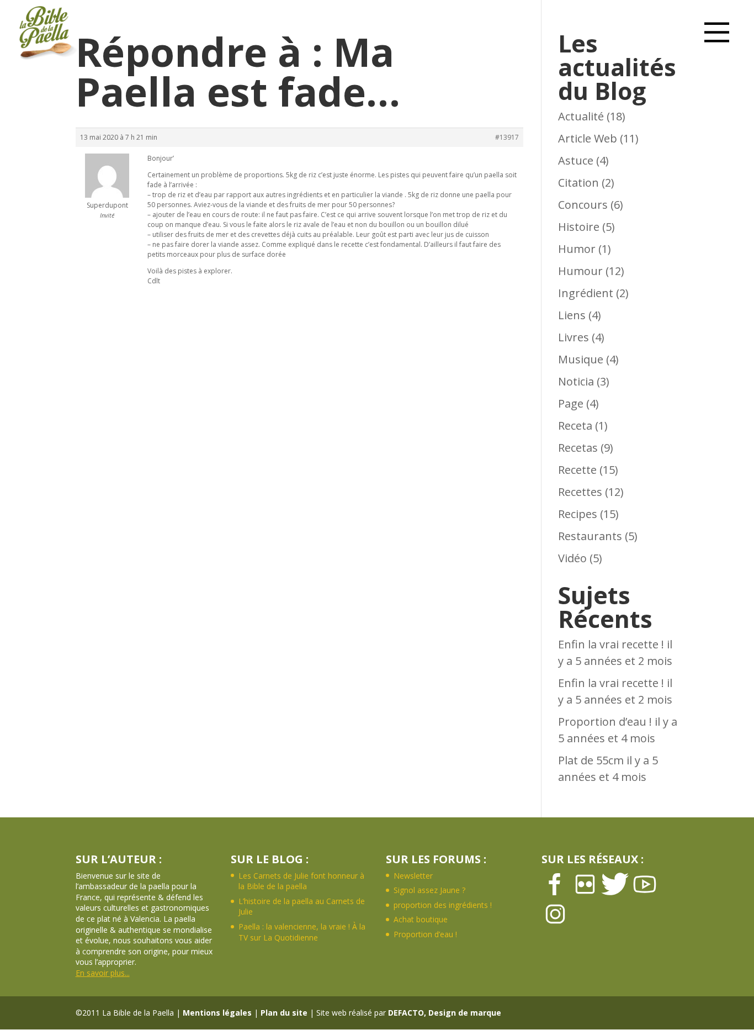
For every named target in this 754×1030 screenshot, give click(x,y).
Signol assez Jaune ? (429, 890)
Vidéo (572, 558)
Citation (578, 182)
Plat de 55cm (591, 760)
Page (570, 403)
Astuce (575, 160)
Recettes (580, 491)
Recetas (578, 447)
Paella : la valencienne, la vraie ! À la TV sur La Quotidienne (301, 932)
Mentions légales (217, 1012)
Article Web (587, 138)
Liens (572, 315)
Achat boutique (421, 919)
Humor (577, 248)
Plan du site (284, 1012)
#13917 (507, 137)
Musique (580, 359)
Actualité (581, 116)
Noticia (576, 381)
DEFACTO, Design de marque (444, 1012)
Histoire (578, 226)
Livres (573, 337)
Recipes (577, 513)
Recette (577, 469)
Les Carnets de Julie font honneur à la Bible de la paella (301, 881)
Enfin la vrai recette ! (611, 644)
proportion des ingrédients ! (443, 905)
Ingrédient (585, 293)
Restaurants (590, 536)
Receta (575, 425)
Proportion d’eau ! (605, 721)
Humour (580, 270)
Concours (583, 204)
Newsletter (413, 875)
